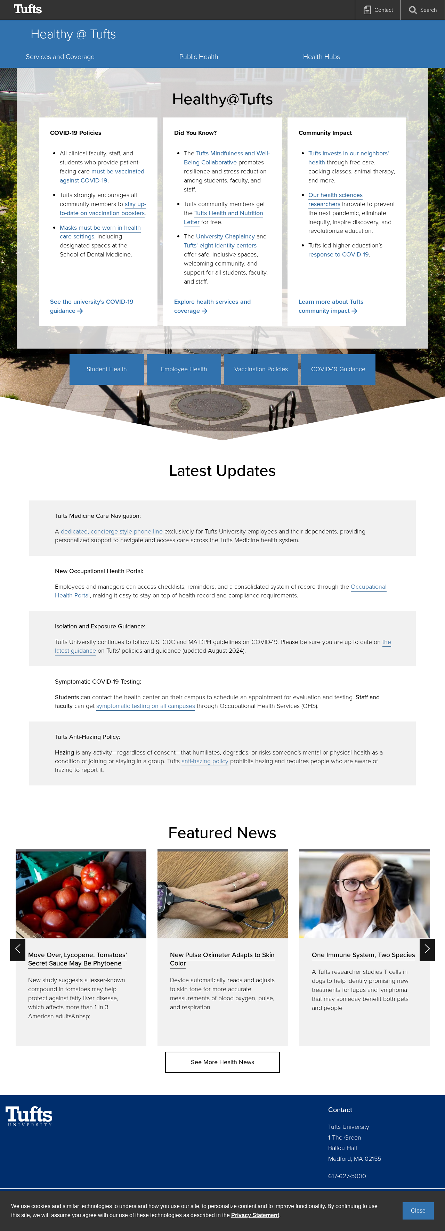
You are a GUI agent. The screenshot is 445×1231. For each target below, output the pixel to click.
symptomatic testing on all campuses (145, 705)
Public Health (198, 56)
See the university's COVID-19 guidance (92, 306)
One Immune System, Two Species (363, 955)
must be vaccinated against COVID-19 (102, 176)
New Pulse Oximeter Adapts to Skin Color (222, 959)
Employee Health (184, 369)
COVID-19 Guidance (338, 369)
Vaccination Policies (261, 369)
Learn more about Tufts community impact (331, 306)
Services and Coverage (60, 56)
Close (418, 1211)
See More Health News (222, 1062)
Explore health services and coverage (212, 306)
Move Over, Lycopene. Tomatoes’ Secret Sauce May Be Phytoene (77, 959)
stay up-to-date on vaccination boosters (103, 208)
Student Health (107, 369)
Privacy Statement (255, 1215)
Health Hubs (321, 56)
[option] (81, 947)
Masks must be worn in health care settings (100, 232)
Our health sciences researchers (335, 199)
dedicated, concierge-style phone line (112, 531)
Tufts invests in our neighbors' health (348, 158)
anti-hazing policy (204, 761)
